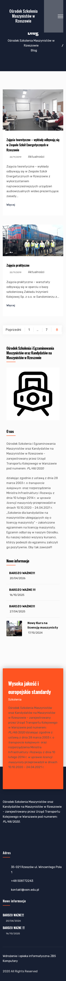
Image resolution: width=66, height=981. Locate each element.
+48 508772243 (22, 881)
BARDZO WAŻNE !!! (22, 590)
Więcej (10, 204)
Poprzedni (13, 330)
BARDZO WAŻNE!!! (22, 573)
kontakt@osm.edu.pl (25, 889)
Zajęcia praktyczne (17, 265)
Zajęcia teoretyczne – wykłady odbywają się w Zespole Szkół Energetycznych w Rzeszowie (32, 144)
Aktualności (36, 156)
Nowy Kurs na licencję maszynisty (42, 625)
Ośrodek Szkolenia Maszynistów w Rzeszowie (23, 16)
